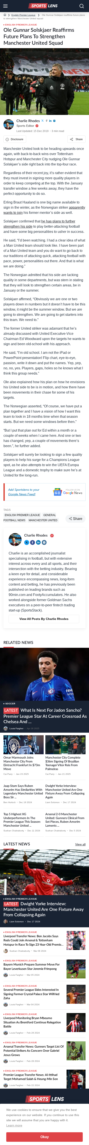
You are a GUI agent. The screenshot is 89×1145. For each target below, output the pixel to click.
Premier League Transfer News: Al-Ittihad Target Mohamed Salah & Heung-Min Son (30, 1077)
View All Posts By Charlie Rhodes (43, 619)
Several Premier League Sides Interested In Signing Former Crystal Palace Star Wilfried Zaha (31, 994)
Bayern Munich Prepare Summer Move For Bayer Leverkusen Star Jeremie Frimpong (31, 966)
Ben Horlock (9, 802)
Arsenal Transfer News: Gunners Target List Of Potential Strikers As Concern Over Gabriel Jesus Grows (33, 1051)
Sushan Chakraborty (13, 830)
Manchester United (43, 520)
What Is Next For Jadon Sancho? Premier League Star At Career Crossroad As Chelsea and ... (45, 716)
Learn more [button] (14, 1125)
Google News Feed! (21, 494)
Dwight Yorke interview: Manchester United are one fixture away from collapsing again (43, 909)
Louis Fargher (16, 728)
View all (80, 844)
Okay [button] (44, 1137)
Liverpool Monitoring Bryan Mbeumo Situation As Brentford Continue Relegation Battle (32, 1022)
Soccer (10, 703)
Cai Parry (8, 774)
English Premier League (23, 15)
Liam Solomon (52, 802)
